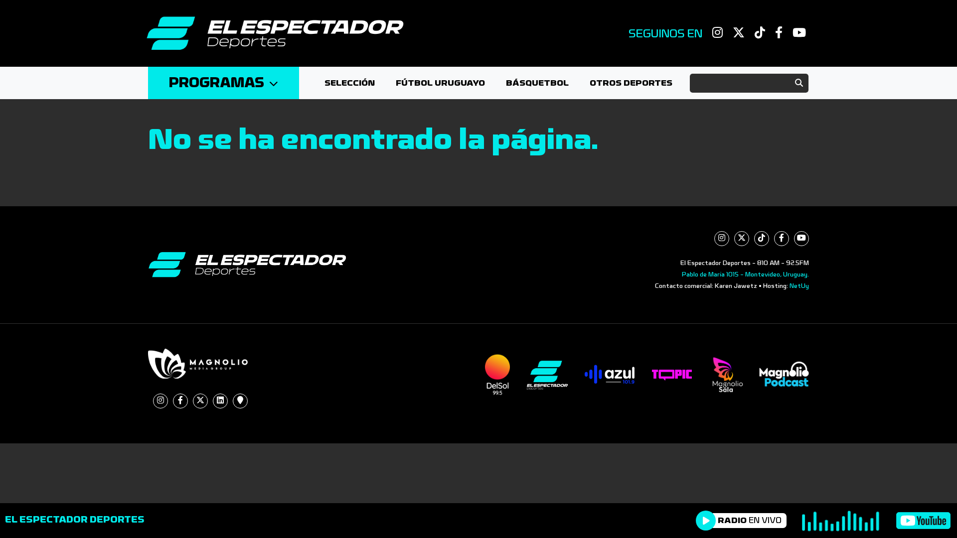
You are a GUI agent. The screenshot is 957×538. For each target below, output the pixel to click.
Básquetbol (537, 83)
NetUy (799, 285)
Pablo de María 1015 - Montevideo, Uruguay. (745, 274)
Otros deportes (631, 83)
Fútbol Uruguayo (440, 83)
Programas (216, 83)
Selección (349, 83)
